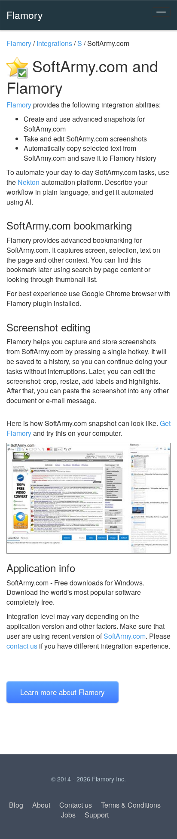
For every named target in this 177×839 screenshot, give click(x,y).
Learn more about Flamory (62, 691)
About (41, 805)
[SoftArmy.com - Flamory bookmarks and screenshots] (88, 498)
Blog (16, 805)
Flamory (24, 14)
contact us (21, 646)
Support (97, 815)
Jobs (68, 815)
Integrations (54, 43)
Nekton (29, 182)
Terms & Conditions (131, 805)
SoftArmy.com (125, 636)
